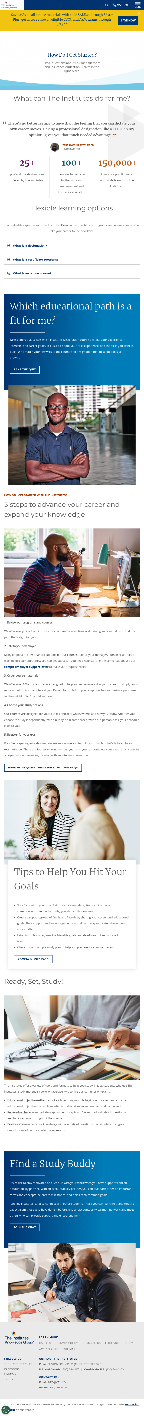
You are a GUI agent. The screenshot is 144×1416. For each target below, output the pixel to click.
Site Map (69, 1349)
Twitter (9, 1379)
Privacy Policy (67, 1343)
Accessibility (48, 1349)
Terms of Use (93, 1343)
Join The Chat (25, 1227)
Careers (45, 1343)
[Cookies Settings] (5, 1410)
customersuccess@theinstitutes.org (74, 1364)
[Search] (106, 5)
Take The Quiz (25, 369)
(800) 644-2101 (70, 1369)
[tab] (72, 246)
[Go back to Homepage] (12, 5)
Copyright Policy (121, 1343)
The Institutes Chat (18, 1364)
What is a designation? (30, 245)
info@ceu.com (57, 1382)
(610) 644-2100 (115, 1369)
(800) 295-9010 (58, 1387)
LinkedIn (10, 1374)
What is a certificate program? (35, 259)
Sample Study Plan (35, 959)
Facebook (11, 1369)
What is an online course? (32, 273)
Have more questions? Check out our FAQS (43, 768)
